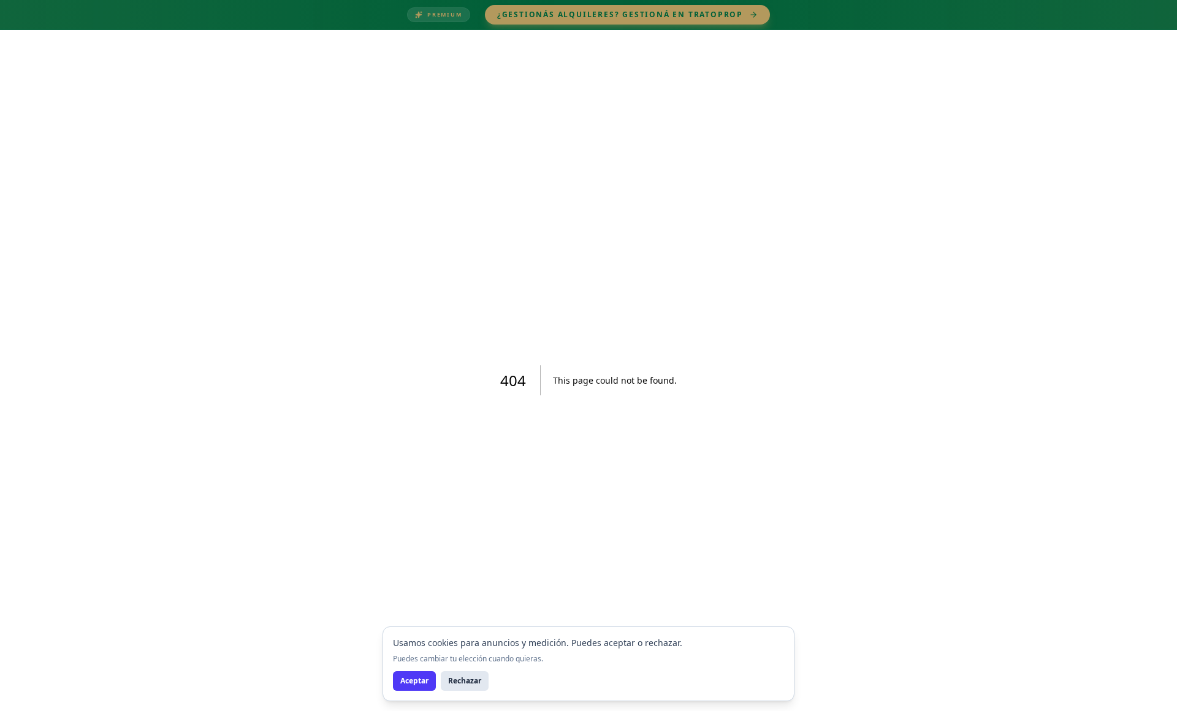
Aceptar (414, 680)
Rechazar (464, 680)
